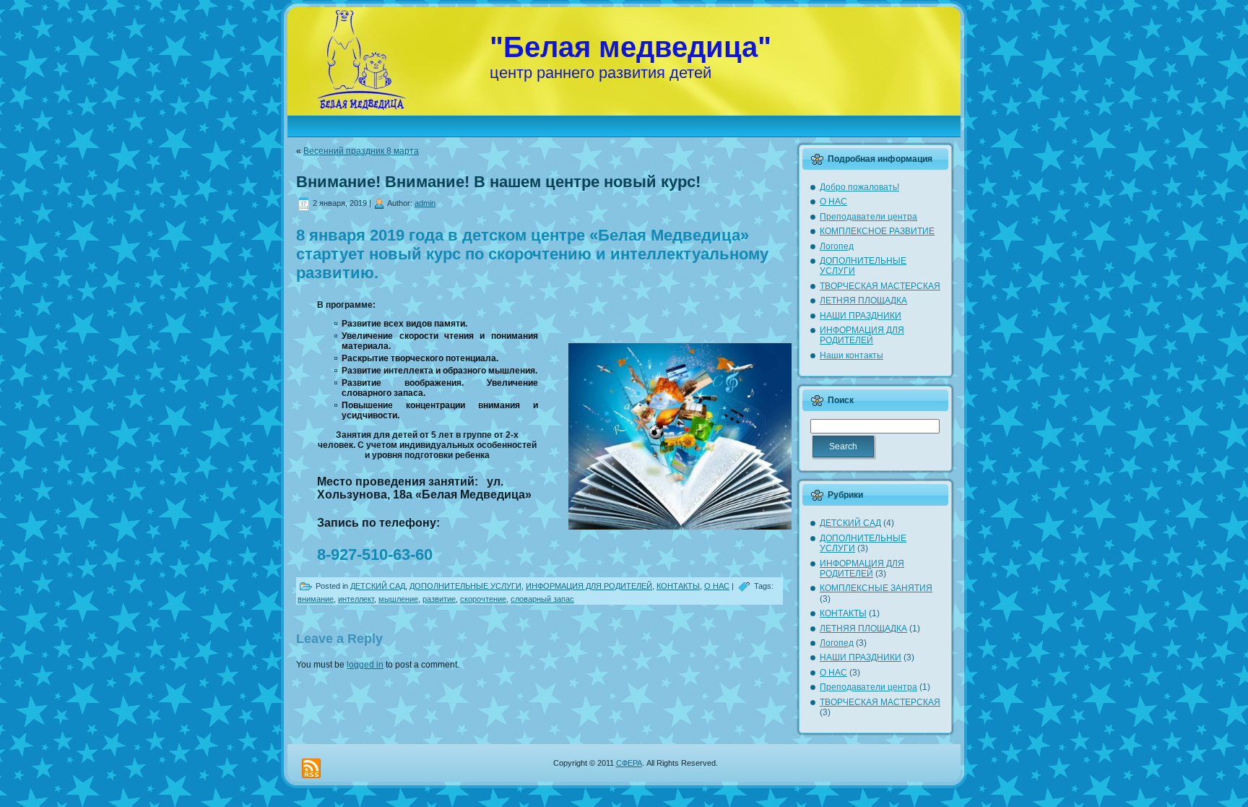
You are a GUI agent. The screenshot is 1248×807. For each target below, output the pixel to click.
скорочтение (483, 599)
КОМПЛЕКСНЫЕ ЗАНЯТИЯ (876, 588)
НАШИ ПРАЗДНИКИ (860, 316)
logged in (365, 665)
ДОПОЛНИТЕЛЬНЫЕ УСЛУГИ (465, 586)
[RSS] (311, 768)
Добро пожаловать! (859, 187)
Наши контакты (851, 355)
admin (425, 203)
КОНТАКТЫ (678, 586)
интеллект (356, 599)
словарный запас (542, 599)
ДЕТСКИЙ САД (377, 586)
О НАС (716, 586)
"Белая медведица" (630, 47)
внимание (316, 599)
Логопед (837, 246)
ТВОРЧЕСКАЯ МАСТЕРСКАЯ (880, 286)
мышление (398, 599)
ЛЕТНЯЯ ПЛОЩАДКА (863, 300)
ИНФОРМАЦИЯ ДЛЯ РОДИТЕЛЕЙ (589, 586)
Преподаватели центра (868, 217)
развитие (439, 599)
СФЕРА (629, 763)
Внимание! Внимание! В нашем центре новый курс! (498, 182)
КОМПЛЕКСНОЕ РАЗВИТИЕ (877, 231)
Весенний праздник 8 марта (361, 151)
